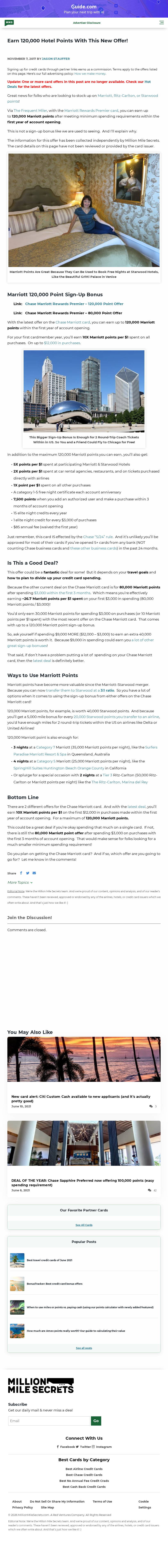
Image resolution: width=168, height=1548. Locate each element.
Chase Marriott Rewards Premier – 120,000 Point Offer (74, 304)
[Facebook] (21, 873)
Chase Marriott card (73, 322)
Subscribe (17, 1404)
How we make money (90, 74)
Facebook (67, 1447)
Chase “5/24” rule (98, 537)
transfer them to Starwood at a (80, 690)
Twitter (85, 1447)
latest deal (42, 661)
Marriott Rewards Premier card (91, 111)
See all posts (84, 1348)
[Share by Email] (34, 873)
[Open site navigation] (161, 23)
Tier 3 (107, 775)
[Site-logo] (9, 23)
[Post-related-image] (84, 1059)
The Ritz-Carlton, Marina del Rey (120, 782)
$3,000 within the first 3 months (62, 593)
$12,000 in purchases (62, 343)
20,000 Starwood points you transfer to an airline (116, 717)
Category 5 (46, 761)
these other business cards (93, 548)
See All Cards (84, 1225)
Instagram (104, 1447)
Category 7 (45, 747)
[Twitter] (27, 873)
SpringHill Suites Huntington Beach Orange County (59, 768)
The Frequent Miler (30, 111)
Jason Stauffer (56, 59)
